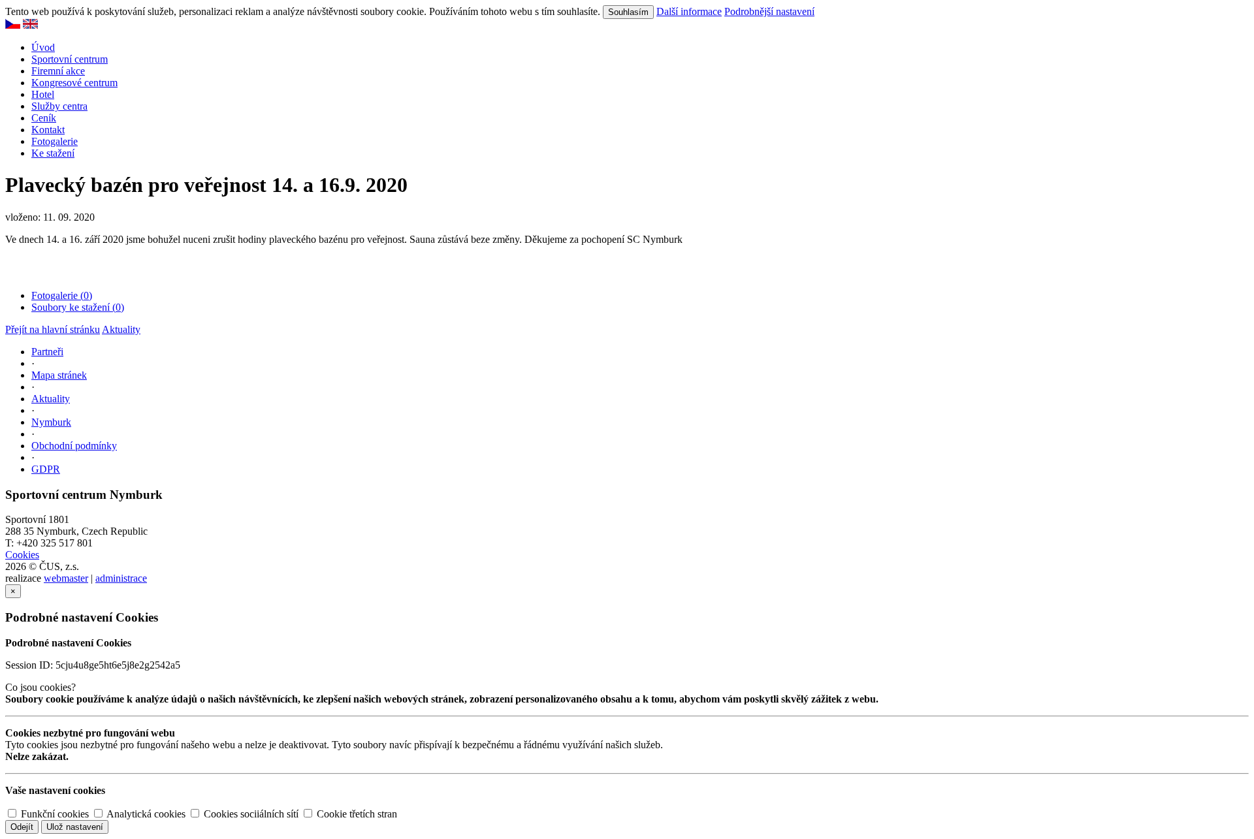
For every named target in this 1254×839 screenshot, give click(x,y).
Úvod (43, 47)
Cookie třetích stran (355, 813)
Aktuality (121, 329)
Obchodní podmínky (74, 445)
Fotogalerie (54, 141)
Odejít (21, 827)
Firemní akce (58, 70)
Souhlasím (628, 12)
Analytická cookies (144, 813)
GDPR (45, 469)
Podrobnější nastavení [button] (769, 11)
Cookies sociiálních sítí (249, 813)
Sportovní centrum (69, 59)
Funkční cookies (53, 813)
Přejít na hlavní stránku (52, 329)
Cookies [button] (22, 554)
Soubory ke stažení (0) (77, 307)
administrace (121, 578)
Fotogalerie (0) (61, 295)
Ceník (43, 117)
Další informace (689, 11)
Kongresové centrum (74, 82)
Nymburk (51, 422)
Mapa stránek (59, 375)
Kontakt (48, 129)
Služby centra (59, 106)
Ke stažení (52, 153)
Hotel (42, 94)
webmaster (66, 578)
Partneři (47, 351)
